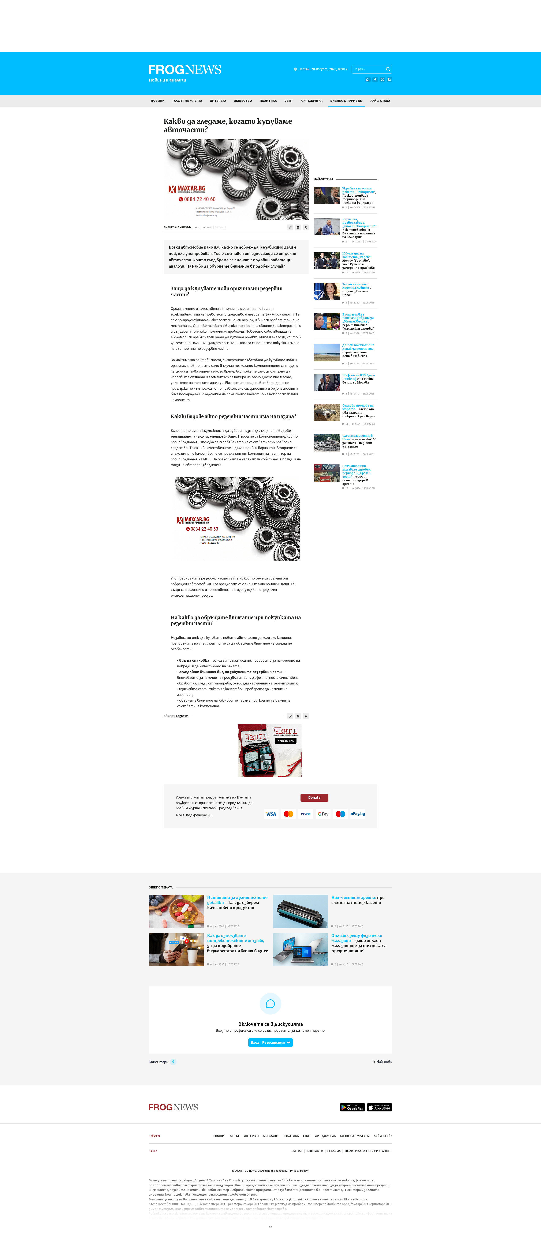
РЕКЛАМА (334, 1151)
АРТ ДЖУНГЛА (325, 1136)
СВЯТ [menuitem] (288, 100)
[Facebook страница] (375, 79)
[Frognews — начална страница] (173, 1107)
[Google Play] (352, 1107)
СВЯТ (307, 1136)
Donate (314, 797)
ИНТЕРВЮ (251, 1136)
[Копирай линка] (290, 227)
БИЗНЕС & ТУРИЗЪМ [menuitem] (346, 100)
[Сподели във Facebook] (298, 227)
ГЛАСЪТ (234, 1136)
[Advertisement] (270, 26)
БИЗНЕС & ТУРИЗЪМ (177, 227)
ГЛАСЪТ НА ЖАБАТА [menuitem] (187, 100)
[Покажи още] (270, 1226)
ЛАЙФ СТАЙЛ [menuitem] (380, 100)
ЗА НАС (297, 1151)
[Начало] (368, 79)
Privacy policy (299, 1171)
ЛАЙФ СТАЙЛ (383, 1136)
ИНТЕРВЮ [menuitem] (218, 100)
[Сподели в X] (306, 227)
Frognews (181, 716)
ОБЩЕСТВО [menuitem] (243, 100)
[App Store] (379, 1107)
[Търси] (388, 69)
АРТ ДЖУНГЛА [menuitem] (311, 100)
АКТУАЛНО (270, 1136)
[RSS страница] (389, 79)
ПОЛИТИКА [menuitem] (268, 100)
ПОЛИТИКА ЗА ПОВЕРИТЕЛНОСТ (368, 1151)
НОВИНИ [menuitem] (158, 100)
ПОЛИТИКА (291, 1136)
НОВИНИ (218, 1136)
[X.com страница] (382, 79)
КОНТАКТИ (315, 1151)
